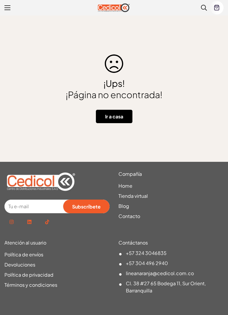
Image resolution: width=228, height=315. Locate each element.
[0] (217, 8)
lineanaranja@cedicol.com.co (160, 273)
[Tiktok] (47, 222)
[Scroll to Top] (216, 282)
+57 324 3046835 (146, 253)
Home (125, 186)
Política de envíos (23, 254)
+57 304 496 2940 (147, 263)
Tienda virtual (133, 196)
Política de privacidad (28, 275)
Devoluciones (19, 264)
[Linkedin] (29, 222)
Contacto (129, 216)
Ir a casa (114, 116)
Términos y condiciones (30, 285)
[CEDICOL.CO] (114, 7)
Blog (123, 206)
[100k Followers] (11, 222)
